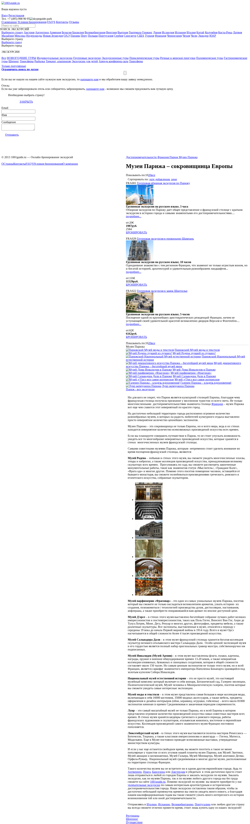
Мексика (19, 35)
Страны (8, 163)
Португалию (202, 804)
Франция (160, 35)
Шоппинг (132, 819)
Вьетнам (122, 32)
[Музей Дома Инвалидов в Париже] (149, 369)
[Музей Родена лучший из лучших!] (149, 353)
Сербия (118, 35)
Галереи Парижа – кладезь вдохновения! (205, 382)
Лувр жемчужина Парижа (178, 386)
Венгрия (111, 32)
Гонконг (147, 32)
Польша (93, 35)
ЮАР (212, 35)
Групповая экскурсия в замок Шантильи (162, 290)
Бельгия (67, 32)
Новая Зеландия (53, 35)
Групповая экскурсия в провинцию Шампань (165, 238)
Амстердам (178, 771)
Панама (75, 35)
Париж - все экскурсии (140, 389)
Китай (200, 32)
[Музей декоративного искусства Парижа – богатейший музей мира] (169, 363)
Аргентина (42, 32)
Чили (194, 35)
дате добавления (159, 179)
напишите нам (89, 79)
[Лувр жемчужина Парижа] (143, 386)
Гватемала (135, 32)
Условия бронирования (32, 22)
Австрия (29, 32)
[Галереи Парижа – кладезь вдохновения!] (153, 382)
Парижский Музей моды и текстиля (197, 349)
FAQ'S (51, 22)
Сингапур (130, 35)
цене (174, 179)
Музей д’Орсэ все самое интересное (197, 379)
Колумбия (211, 32)
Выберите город (11, 42)
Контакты (62, 22)
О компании (9, 22)
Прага (147, 771)
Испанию (164, 804)
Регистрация (16, 15)
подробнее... (133, 216)
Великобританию (182, 804)
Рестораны (132, 815)
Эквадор (203, 35)
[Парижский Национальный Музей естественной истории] (163, 356)
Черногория (174, 35)
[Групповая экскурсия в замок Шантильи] (139, 311)
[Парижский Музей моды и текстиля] (150, 349)
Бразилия (78, 32)
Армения (55, 32)
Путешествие (134, 822)
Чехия (186, 35)
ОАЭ (67, 35)
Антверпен (135, 771)
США (140, 35)
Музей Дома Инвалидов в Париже (194, 369)
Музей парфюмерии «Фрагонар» (191, 372)
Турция (149, 35)
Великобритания (95, 32)
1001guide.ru (157, 781)
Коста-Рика (225, 32)
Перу (84, 35)
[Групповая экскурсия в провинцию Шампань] (139, 259)
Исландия (168, 32)
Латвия (237, 32)
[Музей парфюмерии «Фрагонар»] (148, 372)
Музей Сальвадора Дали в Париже (194, 376)
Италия (191, 32)
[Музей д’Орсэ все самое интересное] (150, 379)
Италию (152, 804)
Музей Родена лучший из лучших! (194, 353)
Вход (4, 15)
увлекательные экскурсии (144, 785)
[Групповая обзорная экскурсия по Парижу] (139, 203)
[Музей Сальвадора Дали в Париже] (149, 376)
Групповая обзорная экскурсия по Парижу (163, 183)
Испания (180, 32)
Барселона (158, 771)
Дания (157, 32)
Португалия (105, 35)
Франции (217, 404)
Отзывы (74, 22)
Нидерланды (34, 35)
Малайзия (7, 35)
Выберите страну (12, 32)
